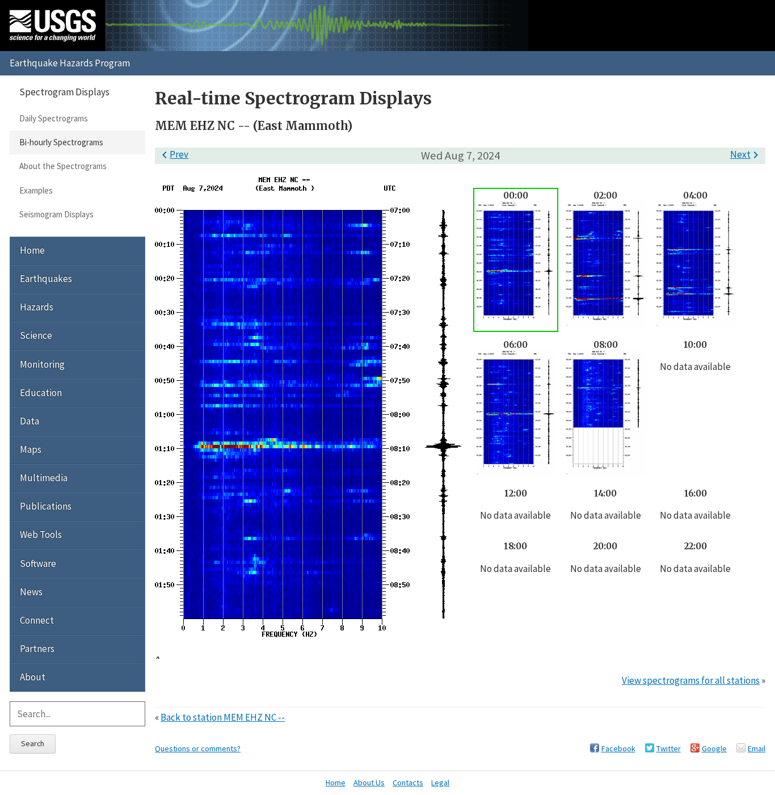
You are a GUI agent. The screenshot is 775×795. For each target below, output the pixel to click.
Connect (37, 620)
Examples (36, 190)
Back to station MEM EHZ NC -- (223, 717)
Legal (440, 782)
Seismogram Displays (56, 214)
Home (32, 250)
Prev (173, 154)
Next (746, 154)
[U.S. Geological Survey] (53, 25)
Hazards (36, 307)
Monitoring (42, 364)
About (32, 677)
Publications (45, 506)
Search (32, 743)
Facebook (618, 748)
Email (756, 748)
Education (41, 392)
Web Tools (41, 534)
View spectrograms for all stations (691, 680)
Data (29, 421)
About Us (369, 782)
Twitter (668, 748)
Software (38, 563)
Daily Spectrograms (53, 118)
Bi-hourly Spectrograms (61, 142)
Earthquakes (46, 278)
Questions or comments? (198, 748)
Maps (30, 449)
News (31, 592)
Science (36, 335)
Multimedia (44, 478)
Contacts (408, 782)
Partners (37, 648)
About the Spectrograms (63, 166)
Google (714, 748)
